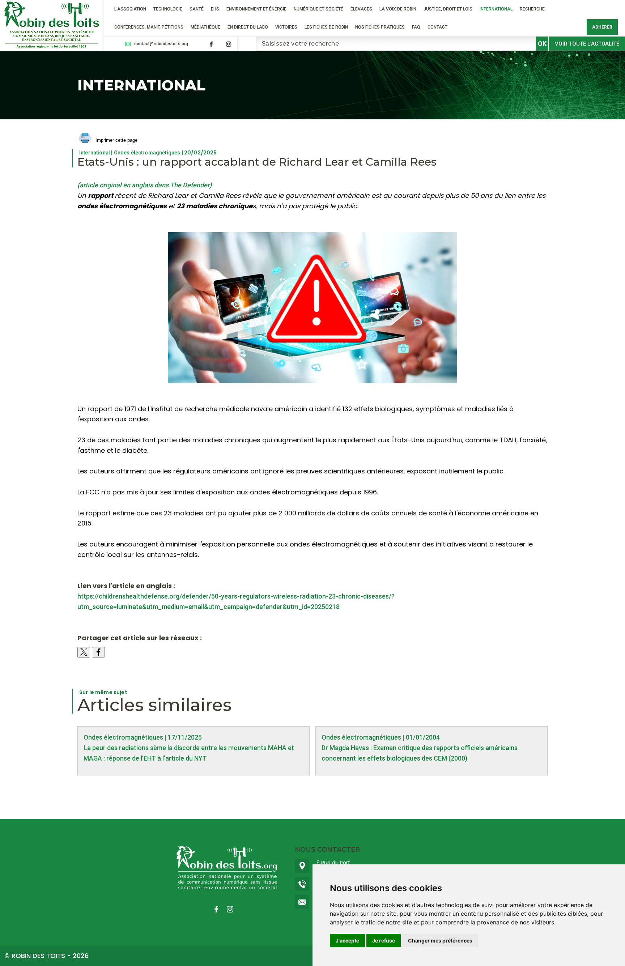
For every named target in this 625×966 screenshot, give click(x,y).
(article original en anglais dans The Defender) (144, 185)
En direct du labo (248, 27)
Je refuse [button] (383, 940)
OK (542, 43)
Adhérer (602, 27)
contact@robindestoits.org (161, 43)
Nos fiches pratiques (380, 27)
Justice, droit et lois (448, 9)
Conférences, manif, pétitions (148, 27)
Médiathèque (205, 27)
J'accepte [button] (347, 940)
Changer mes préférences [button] (440, 940)
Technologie (167, 9)
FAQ (416, 27)
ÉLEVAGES (361, 9)
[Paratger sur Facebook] (98, 652)
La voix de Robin (397, 9)
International (496, 9)
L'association (130, 9)
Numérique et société (318, 9)
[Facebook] (211, 44)
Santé (197, 9)
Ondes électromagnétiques (147, 153)
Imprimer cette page (115, 140)
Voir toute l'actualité (587, 44)
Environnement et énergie (256, 9)
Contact (437, 27)
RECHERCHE (532, 9)
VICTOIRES (286, 27)
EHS (215, 9)
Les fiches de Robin (326, 27)
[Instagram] (228, 44)
